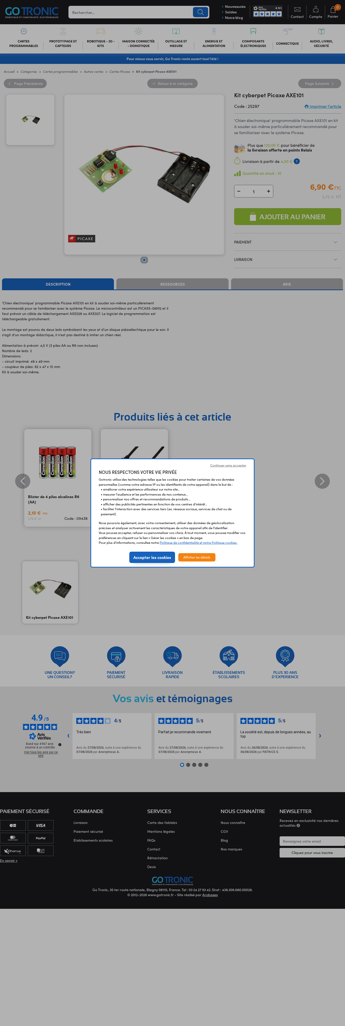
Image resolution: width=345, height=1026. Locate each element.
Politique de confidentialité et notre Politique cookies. (198, 542)
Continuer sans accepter (228, 465)
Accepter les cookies (152, 557)
